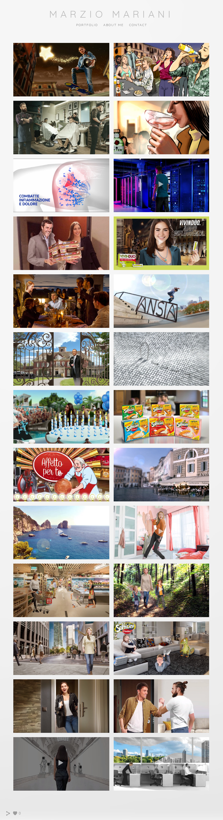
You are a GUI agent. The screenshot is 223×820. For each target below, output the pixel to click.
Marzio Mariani (111, 14)
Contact (138, 25)
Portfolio (87, 25)
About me (113, 25)
